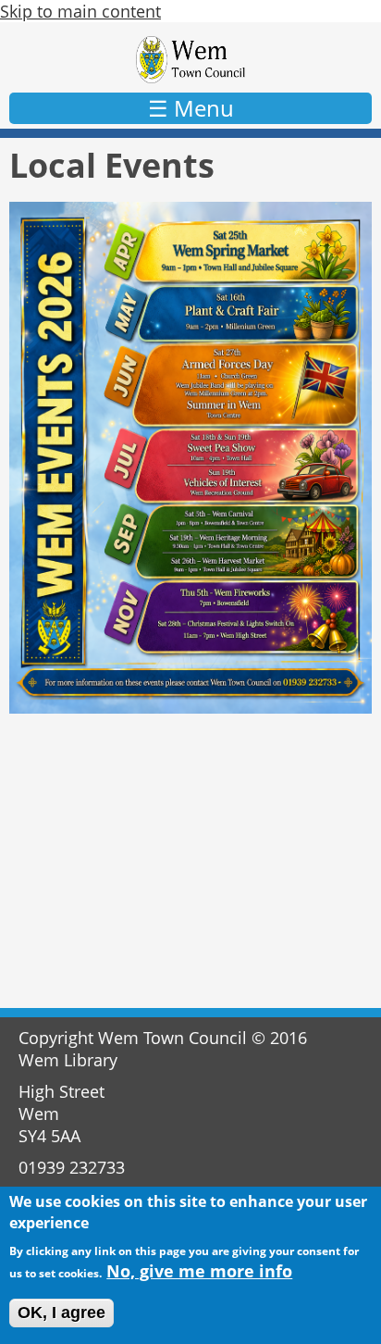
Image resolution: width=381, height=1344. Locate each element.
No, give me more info (199, 1271)
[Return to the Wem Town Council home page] (190, 59)
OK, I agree (61, 1312)
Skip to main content (80, 11)
